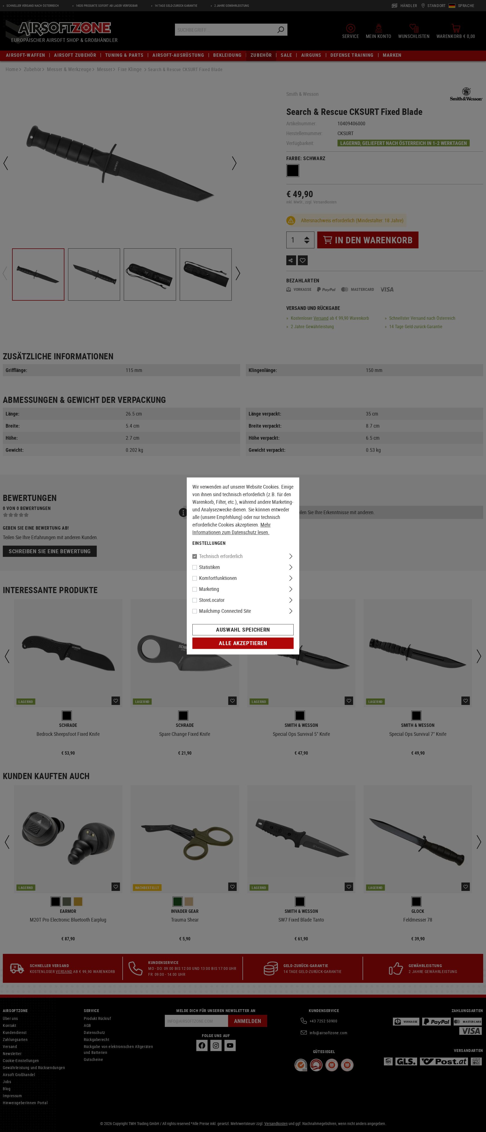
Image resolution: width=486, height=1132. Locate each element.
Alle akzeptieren (243, 643)
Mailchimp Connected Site (225, 611)
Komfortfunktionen (218, 578)
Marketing (209, 589)
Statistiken (209, 567)
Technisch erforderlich (221, 556)
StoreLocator (211, 600)
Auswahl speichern (243, 630)
